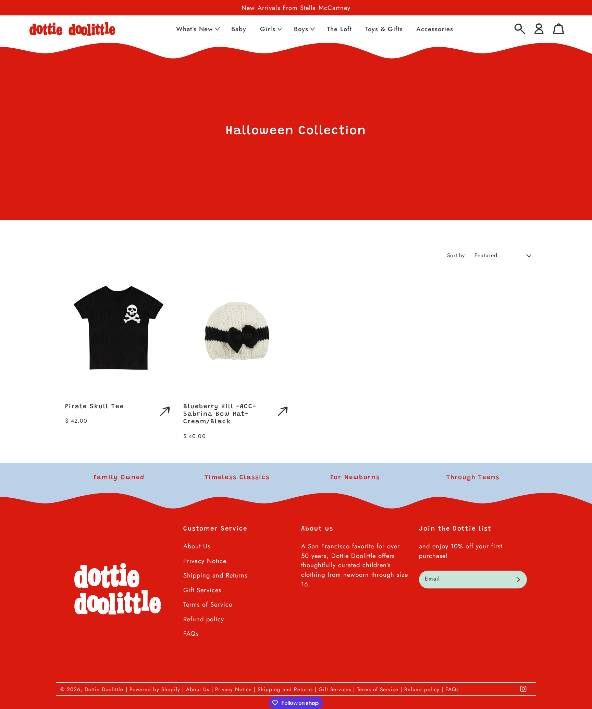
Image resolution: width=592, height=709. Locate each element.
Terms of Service (207, 604)
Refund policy (203, 619)
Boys (301, 29)
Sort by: (457, 255)
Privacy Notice (204, 560)
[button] (197, 29)
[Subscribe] (518, 579)
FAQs (191, 633)
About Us (196, 546)
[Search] (520, 29)
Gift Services (202, 590)
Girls (267, 29)
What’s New (194, 29)
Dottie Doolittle (104, 689)
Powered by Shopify (155, 689)
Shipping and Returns (215, 575)
